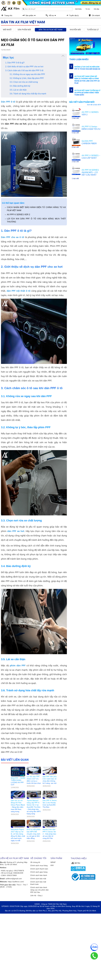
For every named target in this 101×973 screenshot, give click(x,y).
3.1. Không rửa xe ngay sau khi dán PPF (27, 74)
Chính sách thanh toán (39, 869)
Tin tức (87, 9)
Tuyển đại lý (93, 30)
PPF (52, 865)
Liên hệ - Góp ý (36, 895)
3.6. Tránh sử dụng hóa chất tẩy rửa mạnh (28, 94)
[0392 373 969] (94, 956)
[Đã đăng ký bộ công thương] (85, 877)
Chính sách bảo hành (38, 875)
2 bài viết (75, 162)
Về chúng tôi (35, 862)
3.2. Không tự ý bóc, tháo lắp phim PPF (27, 78)
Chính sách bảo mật (38, 879)
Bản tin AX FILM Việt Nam (50, 30)
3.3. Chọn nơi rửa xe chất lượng (24, 82)
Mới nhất (7, 30)
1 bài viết (75, 118)
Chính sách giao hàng (38, 872)
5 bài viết (75, 133)
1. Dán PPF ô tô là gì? (15, 63)
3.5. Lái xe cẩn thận (18, 90)
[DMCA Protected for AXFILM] (85, 868)
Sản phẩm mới (24, 30)
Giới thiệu (78, 9)
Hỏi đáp (96, 9)
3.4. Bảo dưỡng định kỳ (20, 86)
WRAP (53, 862)
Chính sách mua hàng (39, 865)
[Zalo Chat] (94, 947)
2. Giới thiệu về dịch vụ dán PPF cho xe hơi (24, 67)
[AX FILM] (76, 863)
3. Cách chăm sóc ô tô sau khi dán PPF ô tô (24, 70)
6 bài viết (75, 147)
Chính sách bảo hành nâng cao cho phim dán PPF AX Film (39, 889)
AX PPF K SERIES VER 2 (18, 214)
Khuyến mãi (75, 30)
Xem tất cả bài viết (93, 105)
